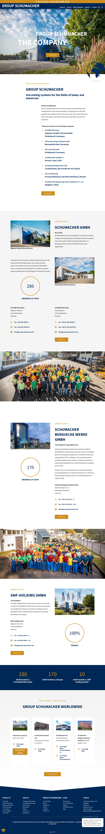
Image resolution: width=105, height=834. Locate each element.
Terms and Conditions (39, 822)
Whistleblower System (52, 822)
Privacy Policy (28, 822)
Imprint (15, 822)
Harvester (5, 801)
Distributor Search (20, 751)
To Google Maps (19, 745)
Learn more (52, 55)
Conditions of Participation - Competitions (71, 822)
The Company (47, 801)
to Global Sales (52, 774)
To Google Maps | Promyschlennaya (65, 749)
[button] (3, 830)
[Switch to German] (99, 6)
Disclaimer (21, 822)
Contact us (61, 339)
